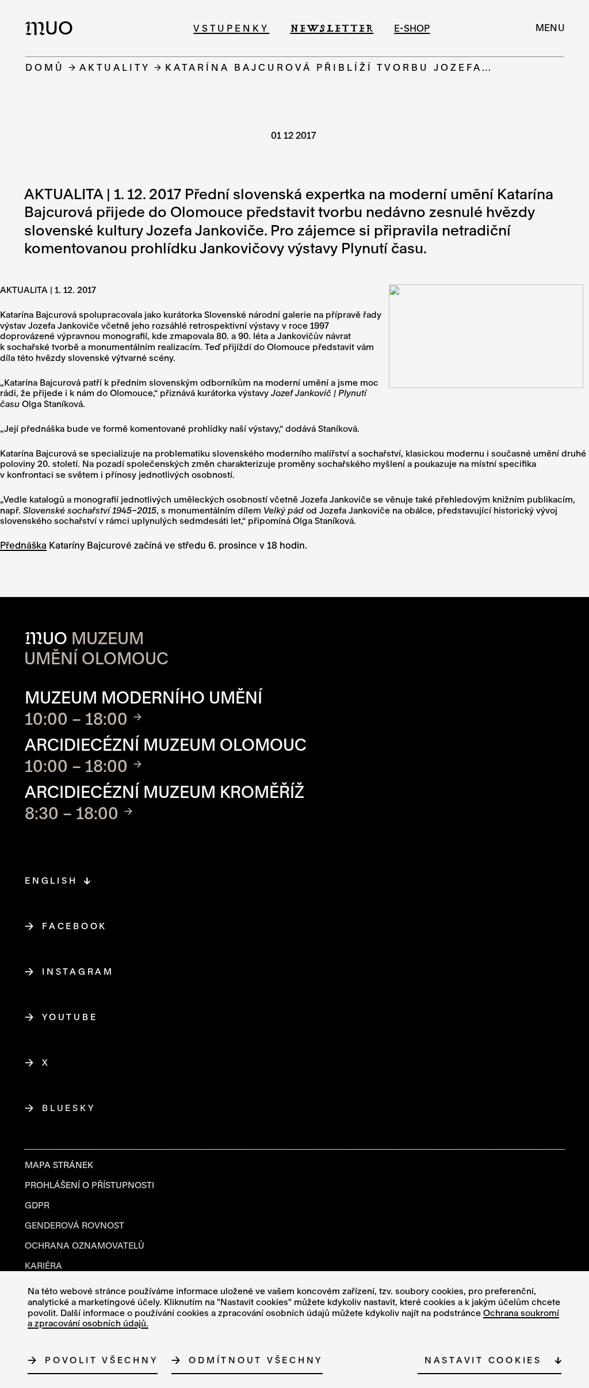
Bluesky (68, 1107)
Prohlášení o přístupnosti (89, 1185)
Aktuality (114, 67)
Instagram (78, 971)
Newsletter (331, 27)
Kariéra (43, 1265)
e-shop (412, 27)
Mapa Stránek (59, 1164)
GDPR (37, 1205)
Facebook (75, 926)
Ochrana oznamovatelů (84, 1245)
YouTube (70, 1016)
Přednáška (23, 544)
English (51, 880)
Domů (44, 67)
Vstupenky (231, 27)
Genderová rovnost (74, 1225)
